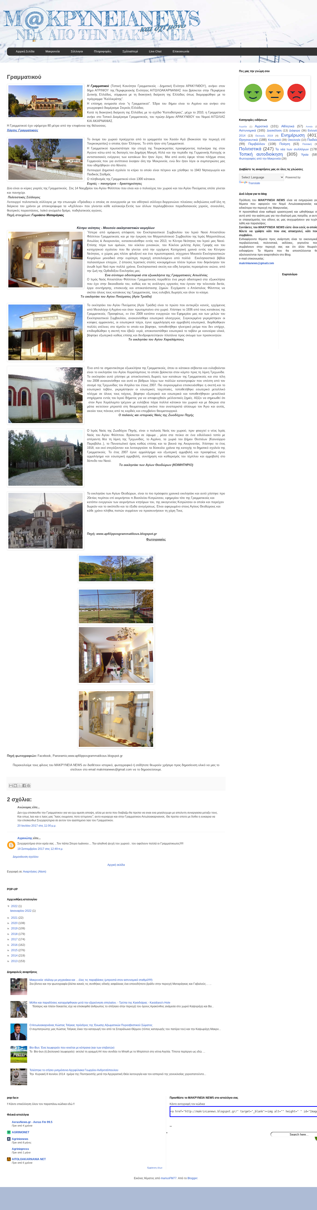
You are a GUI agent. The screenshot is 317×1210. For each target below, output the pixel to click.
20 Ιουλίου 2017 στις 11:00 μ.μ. (36, 825)
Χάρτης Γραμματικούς (22, 130)
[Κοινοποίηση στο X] (19, 785)
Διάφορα (294, 130)
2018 (14, 934)
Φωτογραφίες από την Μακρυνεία (260, 158)
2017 (14, 939)
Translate (254, 183)
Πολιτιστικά (250, 148)
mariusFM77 (169, 1178)
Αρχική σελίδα (116, 865)
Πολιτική (307, 144)
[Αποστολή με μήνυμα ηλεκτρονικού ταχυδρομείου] (11, 785)
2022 (14, 906)
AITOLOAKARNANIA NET (29, 1159)
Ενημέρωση (293, 135)
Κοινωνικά (274, 139)
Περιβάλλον (256, 144)
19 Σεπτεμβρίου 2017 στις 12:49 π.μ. (40, 849)
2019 (14, 928)
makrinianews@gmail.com (256, 263)
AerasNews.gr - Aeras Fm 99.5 (32, 1122)
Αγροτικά (261, 126)
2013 (14, 961)
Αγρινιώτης (24, 838)
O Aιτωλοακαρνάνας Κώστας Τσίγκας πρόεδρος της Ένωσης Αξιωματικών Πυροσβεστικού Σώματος (90, 1025)
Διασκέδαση (274, 130)
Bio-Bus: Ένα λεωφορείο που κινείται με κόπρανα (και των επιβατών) (71, 1047)
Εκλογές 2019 (264, 135)
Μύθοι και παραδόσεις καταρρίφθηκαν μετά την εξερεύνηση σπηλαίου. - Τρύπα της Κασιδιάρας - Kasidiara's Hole (99, 1002)
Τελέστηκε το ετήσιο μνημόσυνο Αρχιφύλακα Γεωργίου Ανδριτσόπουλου (73, 1070)
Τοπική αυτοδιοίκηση (261, 154)
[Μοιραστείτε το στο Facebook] (24, 785)
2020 (14, 923)
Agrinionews (20, 1139)
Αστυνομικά (247, 130)
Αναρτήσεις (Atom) (34, 871)
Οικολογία (294, 139)
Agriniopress (20, 1149)
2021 (14, 917)
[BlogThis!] (15, 785)
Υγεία (304, 154)
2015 (14, 950)
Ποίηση (284, 144)
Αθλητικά (287, 126)
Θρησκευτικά (248, 139)
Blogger (192, 1178)
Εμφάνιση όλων (154, 1168)
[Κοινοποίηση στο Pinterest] (28, 785)
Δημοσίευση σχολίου (26, 856)
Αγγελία (243, 126)
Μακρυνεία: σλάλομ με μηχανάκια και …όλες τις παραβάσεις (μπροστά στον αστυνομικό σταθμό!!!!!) (90, 980)
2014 (14, 955)
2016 (14, 945)
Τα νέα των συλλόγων (292, 149)
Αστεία (309, 126)
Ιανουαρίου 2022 (21, 910)
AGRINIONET (20, 1132)
